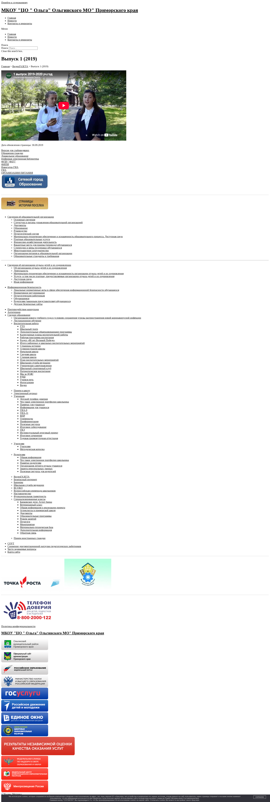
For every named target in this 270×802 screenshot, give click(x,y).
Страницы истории (30, 346)
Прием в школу (22, 390)
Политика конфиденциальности (18, 626)
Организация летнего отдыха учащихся (41, 465)
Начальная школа (29, 351)
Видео (23, 385)
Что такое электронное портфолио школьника (44, 401)
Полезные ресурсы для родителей (38, 471)
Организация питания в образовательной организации (43, 253)
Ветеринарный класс (31, 504)
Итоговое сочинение (31, 435)
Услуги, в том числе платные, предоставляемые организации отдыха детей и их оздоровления (64, 276)
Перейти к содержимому (14, 2)
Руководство (20, 231)
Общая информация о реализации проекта (42, 507)
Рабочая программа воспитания (37, 337)
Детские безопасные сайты (28, 304)
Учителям (19, 443)
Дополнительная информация (36, 530)
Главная (12, 18)
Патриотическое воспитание (35, 371)
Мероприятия (27, 524)
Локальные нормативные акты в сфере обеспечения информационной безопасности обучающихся (66, 290)
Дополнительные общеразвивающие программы (46, 332)
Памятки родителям (30, 463)
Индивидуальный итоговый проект (39, 432)
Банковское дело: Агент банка (36, 502)
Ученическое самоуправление (36, 365)
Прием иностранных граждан (29, 538)
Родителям (19, 454)
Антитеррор (14, 312)
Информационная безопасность (24, 287)
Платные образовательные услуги (32, 239)
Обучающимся (21, 298)
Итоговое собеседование (33, 427)
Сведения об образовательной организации (31, 217)
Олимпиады (26, 418)
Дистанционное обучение (27, 320)
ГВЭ (22, 430)
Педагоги (25, 521)
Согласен (259, 797)
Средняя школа (28, 354)
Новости (12, 20)
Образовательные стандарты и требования (36, 256)
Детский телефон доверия (34, 399)
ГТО (22, 326)
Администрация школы (32, 348)
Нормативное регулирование (29, 293)
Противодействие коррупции (23, 309)
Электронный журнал (25, 393)
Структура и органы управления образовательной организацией (48, 222)
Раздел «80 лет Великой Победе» (37, 340)
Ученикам (19, 396)
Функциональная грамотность (30, 496)
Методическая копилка (32, 449)
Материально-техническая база (36, 527)
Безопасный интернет (25, 479)
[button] (135, 28)
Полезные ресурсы (30, 424)
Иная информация (23, 282)
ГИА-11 (24, 413)
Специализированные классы (29, 499)
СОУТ (11, 543)
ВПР (22, 415)
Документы (20, 225)
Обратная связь (28, 533)
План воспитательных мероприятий (39, 360)
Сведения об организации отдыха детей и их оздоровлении (39, 265)
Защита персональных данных (36, 468)
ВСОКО (18, 488)
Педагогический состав (26, 233)
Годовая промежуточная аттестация (39, 438)
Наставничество (22, 493)
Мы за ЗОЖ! (26, 374)
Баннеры (18, 482)
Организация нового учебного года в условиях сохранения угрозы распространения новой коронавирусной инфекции (77, 317)
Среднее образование (19, 315)
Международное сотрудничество (31, 250)
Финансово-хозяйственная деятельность (35, 242)
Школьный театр (29, 329)
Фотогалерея (27, 382)
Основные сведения (24, 219)
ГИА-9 (23, 410)
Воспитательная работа (26, 323)
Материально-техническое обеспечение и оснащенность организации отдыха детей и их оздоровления (69, 273)
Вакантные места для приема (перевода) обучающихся (43, 245)
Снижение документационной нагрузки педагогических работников (44, 546)
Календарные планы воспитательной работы (44, 334)
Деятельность (21, 270)
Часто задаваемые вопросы (22, 549)
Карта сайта (14, 552)
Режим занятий (28, 518)
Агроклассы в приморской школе (38, 510)
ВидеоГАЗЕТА (22, 476)
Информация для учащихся (34, 407)
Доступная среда (23, 279)
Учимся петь (26, 379)
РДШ (22, 376)
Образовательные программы (36, 516)
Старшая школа (28, 357)
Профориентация (29, 421)
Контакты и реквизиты (20, 23)
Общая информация (30, 457)
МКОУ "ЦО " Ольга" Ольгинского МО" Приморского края (69, 10)
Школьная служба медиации (35, 362)
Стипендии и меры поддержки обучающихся (38, 247)
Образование (21, 228)
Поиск (4, 48)
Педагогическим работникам (29, 295)
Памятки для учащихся (32, 404)
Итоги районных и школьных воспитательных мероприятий (52, 343)
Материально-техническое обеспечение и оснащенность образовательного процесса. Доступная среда (68, 236)
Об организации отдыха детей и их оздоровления (40, 268)
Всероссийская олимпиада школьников (35, 490)
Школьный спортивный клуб (35, 368)
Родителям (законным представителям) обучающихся (42, 301)
